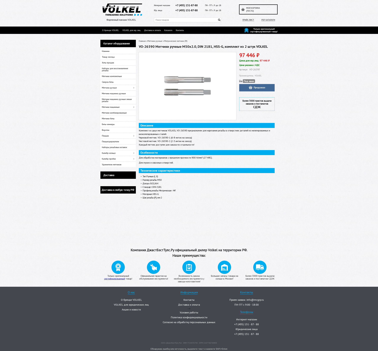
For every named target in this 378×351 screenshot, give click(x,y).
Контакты (180, 30)
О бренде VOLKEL (110, 30)
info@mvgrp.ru (255, 299)
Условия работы (189, 312)
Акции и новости (131, 309)
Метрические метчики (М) (175, 41)
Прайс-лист (248, 20)
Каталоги (168, 30)
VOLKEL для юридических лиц (131, 304)
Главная (142, 41)
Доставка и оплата (152, 30)
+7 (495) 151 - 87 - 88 (246, 324)
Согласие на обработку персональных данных (189, 322)
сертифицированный (114, 278)
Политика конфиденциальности (189, 317)
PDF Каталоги (268, 20)
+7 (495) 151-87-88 (186, 5)
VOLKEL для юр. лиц (131, 30)
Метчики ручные (155, 41)
